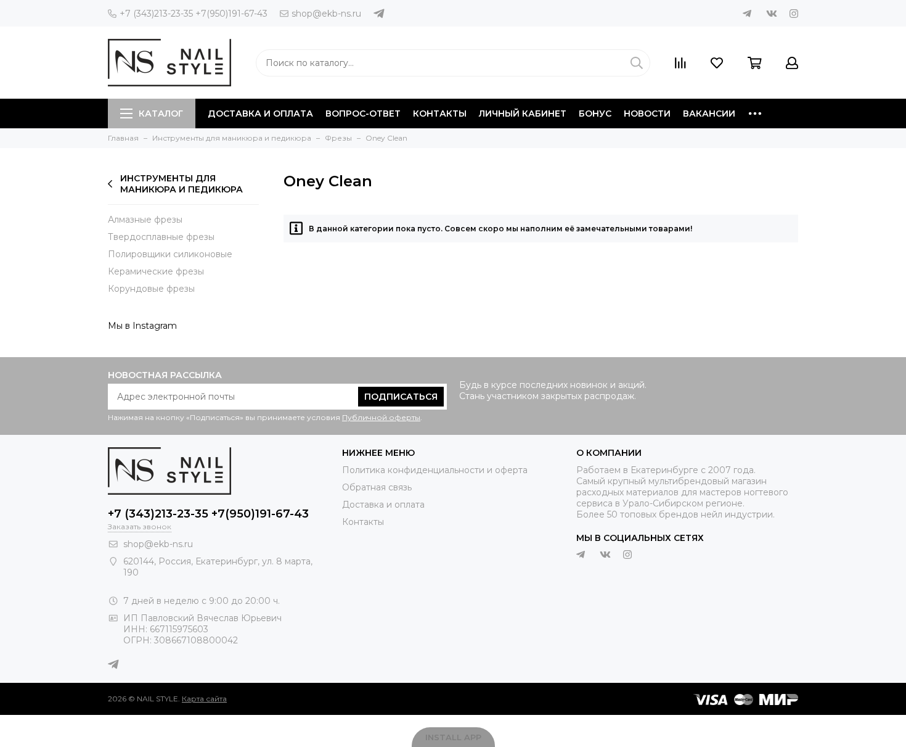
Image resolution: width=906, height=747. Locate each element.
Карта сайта (204, 698)
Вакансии (709, 113)
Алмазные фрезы (145, 219)
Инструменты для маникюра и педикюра (181, 184)
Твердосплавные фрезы (161, 236)
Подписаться (401, 396)
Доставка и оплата (260, 113)
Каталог (161, 113)
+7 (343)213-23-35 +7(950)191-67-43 (193, 13)
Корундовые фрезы (151, 288)
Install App (453, 737)
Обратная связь (377, 487)
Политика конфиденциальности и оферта (435, 470)
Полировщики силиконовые (170, 254)
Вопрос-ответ (363, 113)
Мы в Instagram (142, 325)
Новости (647, 113)
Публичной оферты (381, 417)
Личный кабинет (522, 113)
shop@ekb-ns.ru (326, 13)
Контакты (440, 113)
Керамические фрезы (156, 271)
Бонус (595, 113)
